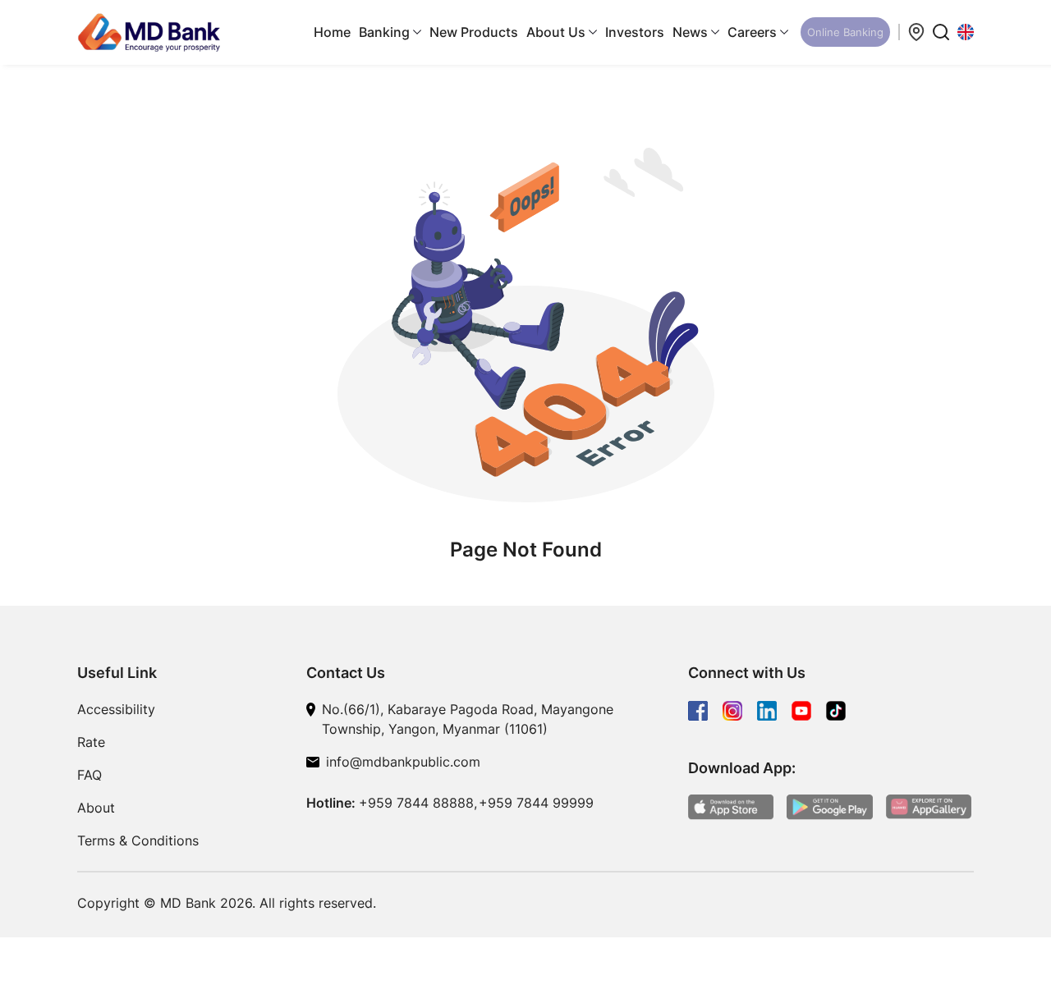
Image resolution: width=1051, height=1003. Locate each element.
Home (332, 32)
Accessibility (116, 709)
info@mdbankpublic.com (403, 761)
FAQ (89, 775)
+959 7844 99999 (536, 803)
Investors (634, 32)
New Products (473, 32)
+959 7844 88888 (416, 803)
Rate (91, 742)
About (96, 807)
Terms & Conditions (138, 840)
